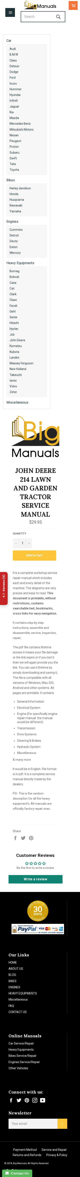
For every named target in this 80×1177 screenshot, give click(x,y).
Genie (13, 317)
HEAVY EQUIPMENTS (23, 993)
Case (13, 282)
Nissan (14, 135)
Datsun (14, 66)
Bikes (10, 180)
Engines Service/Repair (24, 1062)
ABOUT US (16, 968)
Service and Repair (54, 1149)
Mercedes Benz (20, 123)
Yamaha (15, 211)
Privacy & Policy (56, 1155)
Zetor (13, 392)
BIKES (12, 981)
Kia (12, 112)
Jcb (12, 334)
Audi (13, 49)
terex (13, 380)
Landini (14, 357)
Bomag (14, 271)
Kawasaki (16, 205)
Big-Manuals (20, 1163)
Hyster (14, 328)
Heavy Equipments (20, 263)
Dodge (14, 72)
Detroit (14, 235)
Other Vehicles (18, 1068)
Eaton (13, 247)
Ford (13, 77)
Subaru (14, 152)
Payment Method (25, 1149)
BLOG (12, 974)
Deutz (14, 241)
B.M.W (14, 54)
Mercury (15, 252)
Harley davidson (20, 188)
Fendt (13, 305)
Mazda (14, 118)
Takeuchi (16, 375)
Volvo (13, 386)
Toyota (14, 169)
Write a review (35, 879)
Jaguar (14, 106)
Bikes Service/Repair (22, 1055)
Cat (12, 288)
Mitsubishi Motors (21, 129)
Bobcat (14, 277)
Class (13, 60)
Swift (13, 158)
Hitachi (14, 323)
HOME (13, 962)
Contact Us (19, 1173)
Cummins (16, 229)
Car (8, 41)
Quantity (19, 533)
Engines (12, 222)
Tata (13, 164)
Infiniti (14, 100)
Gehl (13, 311)
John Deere (17, 340)
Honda (14, 194)
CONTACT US (18, 1012)
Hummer (16, 89)
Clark (13, 294)
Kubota (14, 352)
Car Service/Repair (21, 1043)
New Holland (18, 369)
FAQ (11, 1006)
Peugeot (15, 141)
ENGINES (14, 987)
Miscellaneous (17, 402)
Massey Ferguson (21, 363)
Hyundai (15, 95)
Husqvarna (17, 199)
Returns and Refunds (27, 1155)
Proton (14, 146)
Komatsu (16, 346)
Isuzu (13, 83)
